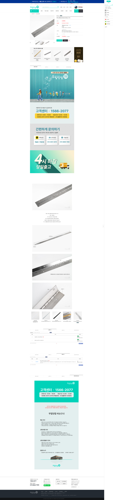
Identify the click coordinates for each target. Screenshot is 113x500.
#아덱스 (67, 7)
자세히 (70, 25)
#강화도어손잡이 (109, 8)
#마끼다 (70, 7)
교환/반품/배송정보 (76, 330)
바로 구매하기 (59, 40)
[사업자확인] (49, 495)
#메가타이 (106, 8)
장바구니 (65, 40)
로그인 (108, 1)
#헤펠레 (61, 7)
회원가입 (109, 2)
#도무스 (64, 7)
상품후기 (49, 354)
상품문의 (63, 330)
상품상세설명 (35, 66)
